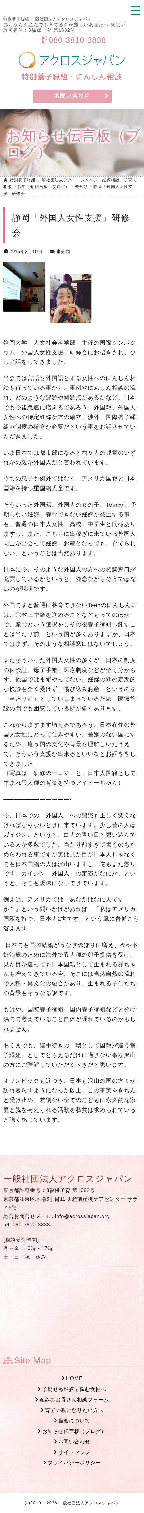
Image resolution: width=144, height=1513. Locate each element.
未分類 (63, 251)
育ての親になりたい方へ (74, 1410)
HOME (74, 1378)
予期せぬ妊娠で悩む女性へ (74, 1389)
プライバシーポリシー (74, 1462)
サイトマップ (74, 1452)
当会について (74, 1420)
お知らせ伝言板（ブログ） (74, 1431)
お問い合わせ (74, 1441)
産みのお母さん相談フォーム (74, 1399)
